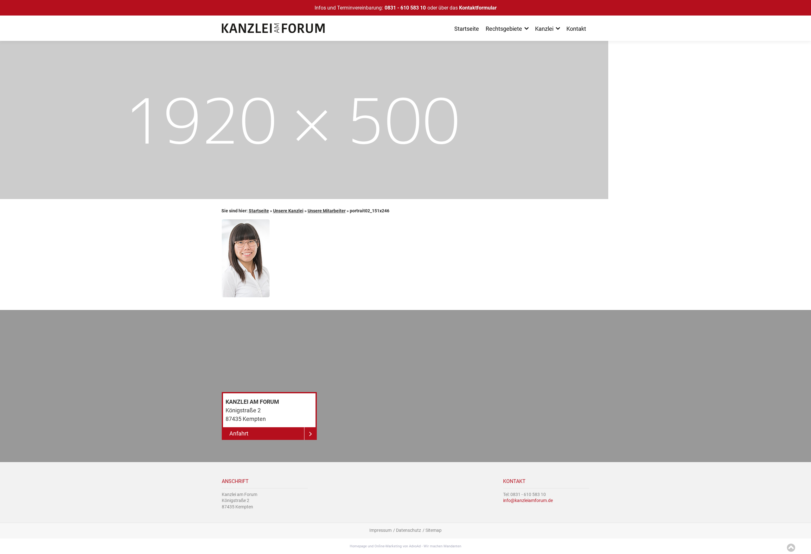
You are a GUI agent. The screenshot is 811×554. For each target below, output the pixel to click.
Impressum (380, 530)
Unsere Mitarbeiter (327, 210)
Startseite (259, 210)
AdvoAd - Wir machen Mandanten (435, 546)
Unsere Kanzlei (288, 210)
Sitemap (433, 530)
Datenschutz (408, 530)
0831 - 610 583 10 (405, 8)
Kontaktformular (478, 8)
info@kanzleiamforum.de (528, 500)
